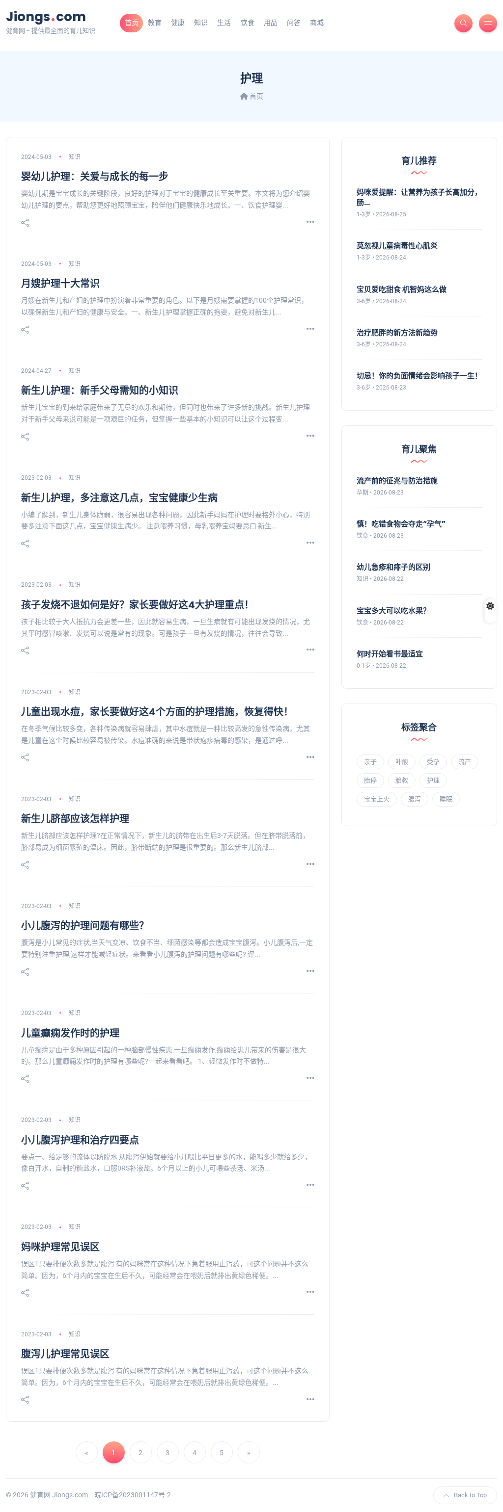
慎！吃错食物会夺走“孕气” (401, 524)
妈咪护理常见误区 (60, 1247)
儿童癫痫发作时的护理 (70, 1033)
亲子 (370, 761)
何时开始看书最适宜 (390, 654)
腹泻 (414, 799)
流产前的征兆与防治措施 (397, 480)
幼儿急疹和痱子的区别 (393, 567)
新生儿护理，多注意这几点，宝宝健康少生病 (119, 498)
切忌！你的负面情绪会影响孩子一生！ (419, 375)
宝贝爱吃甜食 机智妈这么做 (402, 289)
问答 (294, 22)
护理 (433, 780)
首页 (132, 22)
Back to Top (470, 1495)
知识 (201, 22)
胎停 (370, 780)
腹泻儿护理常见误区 (65, 1354)
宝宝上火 (377, 799)
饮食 (247, 22)
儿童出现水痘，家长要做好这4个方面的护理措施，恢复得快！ (157, 712)
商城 (317, 22)
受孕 (433, 761)
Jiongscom (46, 16)
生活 (224, 22)
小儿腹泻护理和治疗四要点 (80, 1140)
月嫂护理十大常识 (60, 283)
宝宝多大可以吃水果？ (393, 610)
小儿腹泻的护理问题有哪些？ (85, 926)
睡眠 (446, 799)
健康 (178, 22)
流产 (464, 761)
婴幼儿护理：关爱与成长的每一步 (94, 176)
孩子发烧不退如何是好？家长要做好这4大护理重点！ (137, 605)
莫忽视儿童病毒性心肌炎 (397, 245)
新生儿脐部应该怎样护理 (75, 819)
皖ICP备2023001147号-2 (132, 1495)
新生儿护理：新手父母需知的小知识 (99, 390)
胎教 (401, 780)
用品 (271, 22)
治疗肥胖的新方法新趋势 (397, 332)
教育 (155, 22)
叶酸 (401, 761)
